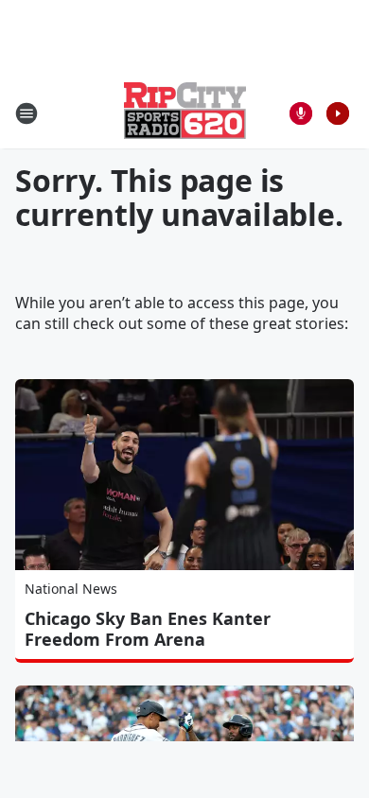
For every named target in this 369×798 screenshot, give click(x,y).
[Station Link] (185, 113)
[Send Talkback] (301, 113)
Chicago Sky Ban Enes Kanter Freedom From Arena (148, 629)
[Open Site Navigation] (26, 113)
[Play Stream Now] (337, 113)
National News (71, 589)
